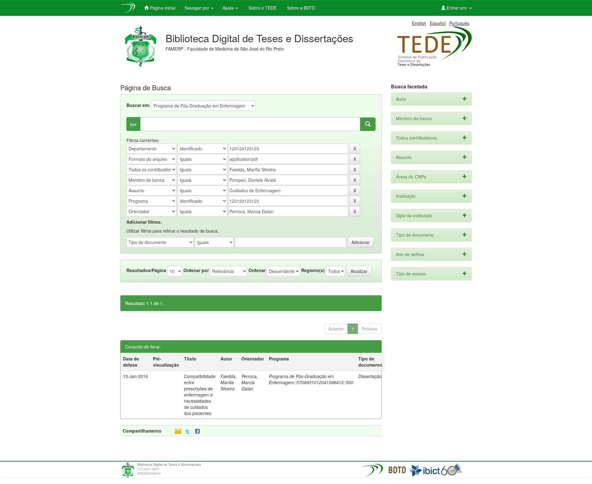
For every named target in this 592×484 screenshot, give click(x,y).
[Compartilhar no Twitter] (188, 431)
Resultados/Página (146, 270)
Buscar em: (138, 105)
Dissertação (369, 376)
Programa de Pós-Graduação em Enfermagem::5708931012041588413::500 (311, 379)
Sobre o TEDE (262, 8)
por (133, 124)
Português (459, 23)
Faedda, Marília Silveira (228, 382)
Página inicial (162, 8)
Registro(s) (313, 270)
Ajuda (229, 8)
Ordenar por (196, 270)
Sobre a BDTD (300, 8)
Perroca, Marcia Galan (249, 382)
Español (438, 23)
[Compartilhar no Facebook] (199, 431)
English (419, 23)
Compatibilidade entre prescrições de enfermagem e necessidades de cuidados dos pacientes (200, 394)
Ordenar (257, 270)
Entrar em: (457, 8)
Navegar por (197, 8)
